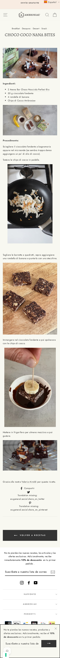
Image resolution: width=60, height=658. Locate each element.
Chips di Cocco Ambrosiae (21, 100)
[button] (52, 2)
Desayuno (26, 28)
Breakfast (16, 28)
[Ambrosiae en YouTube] (36, 583)
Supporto (30, 594)
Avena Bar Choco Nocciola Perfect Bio (29, 89)
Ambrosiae (30, 604)
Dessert (36, 28)
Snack (44, 28)
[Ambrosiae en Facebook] (29, 583)
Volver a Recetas (32, 535)
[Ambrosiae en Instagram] (22, 583)
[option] (30, 3)
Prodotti (30, 614)
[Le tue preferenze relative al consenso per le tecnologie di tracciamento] (6, 655)
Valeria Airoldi (29, 481)
